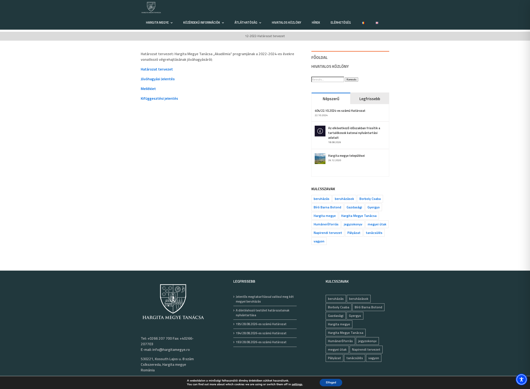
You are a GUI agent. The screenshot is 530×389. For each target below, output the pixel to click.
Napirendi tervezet (328, 232)
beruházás (321, 198)
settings (297, 384)
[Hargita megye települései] (320, 156)
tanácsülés (374, 232)
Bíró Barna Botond (327, 207)
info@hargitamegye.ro (171, 349)
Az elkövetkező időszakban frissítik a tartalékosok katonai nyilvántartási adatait (354, 133)
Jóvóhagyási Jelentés (158, 79)
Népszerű (331, 98)
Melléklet (148, 88)
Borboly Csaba (370, 198)
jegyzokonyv (353, 224)
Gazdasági (354, 207)
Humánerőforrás (326, 224)
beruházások (344, 198)
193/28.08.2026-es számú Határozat (261, 342)
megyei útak (377, 224)
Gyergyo (373, 207)
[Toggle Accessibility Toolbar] (521, 379)
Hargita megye (325, 215)
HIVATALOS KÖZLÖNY (330, 66)
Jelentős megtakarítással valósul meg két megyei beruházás (265, 299)
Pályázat (353, 232)
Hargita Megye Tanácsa (359, 215)
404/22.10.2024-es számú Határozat (340, 110)
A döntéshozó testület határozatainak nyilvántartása (262, 312)
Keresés (352, 79)
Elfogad (331, 382)
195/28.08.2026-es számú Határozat (261, 324)
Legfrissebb (369, 98)
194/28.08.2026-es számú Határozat (261, 333)
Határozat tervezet (157, 69)
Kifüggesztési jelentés (159, 98)
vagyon (319, 241)
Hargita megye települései (346, 155)
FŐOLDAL (319, 57)
